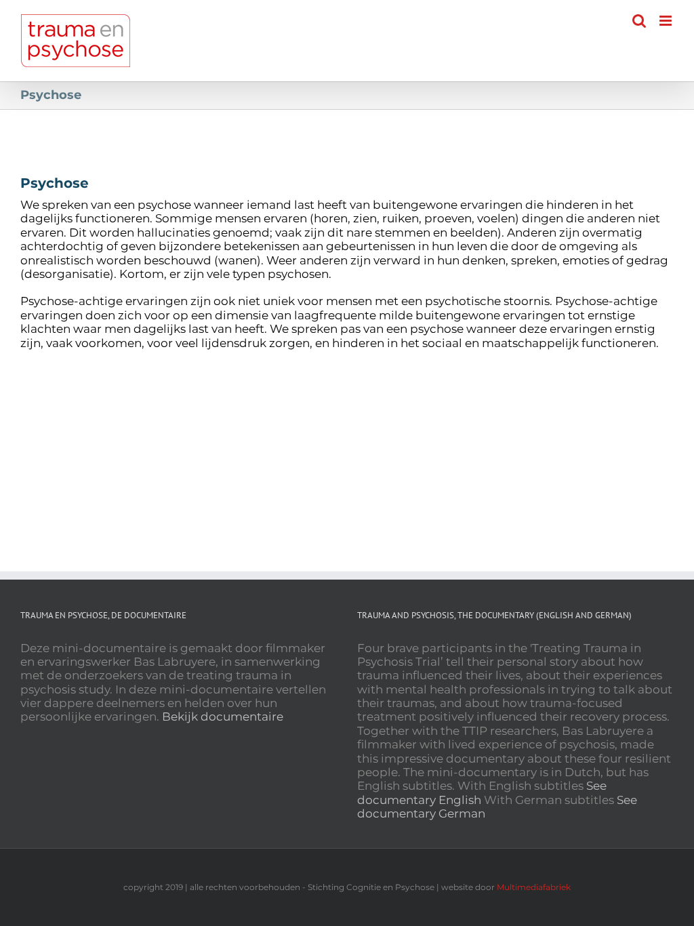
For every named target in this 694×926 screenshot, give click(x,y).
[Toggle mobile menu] (666, 21)
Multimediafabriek (534, 887)
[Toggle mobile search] (639, 21)
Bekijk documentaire (222, 716)
